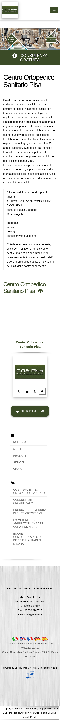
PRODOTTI (20, 455)
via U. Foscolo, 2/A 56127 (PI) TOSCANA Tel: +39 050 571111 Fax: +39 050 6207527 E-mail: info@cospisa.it (30, 601)
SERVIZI (18, 462)
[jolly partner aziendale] (30, 675)
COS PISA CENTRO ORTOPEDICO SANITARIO (29, 491)
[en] (22, 639)
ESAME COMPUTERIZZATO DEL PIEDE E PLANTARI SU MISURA (28, 538)
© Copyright (7, 708)
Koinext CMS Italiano (40, 668)
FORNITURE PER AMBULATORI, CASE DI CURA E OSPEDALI (28, 523)
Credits (48, 708)
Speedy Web (21, 668)
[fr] (30, 639)
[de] (37, 639)
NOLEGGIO (20, 442)
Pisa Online (35, 713)
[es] (44, 639)
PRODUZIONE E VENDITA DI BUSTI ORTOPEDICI (29, 512)
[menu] (54, 10)
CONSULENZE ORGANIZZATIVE (24, 501)
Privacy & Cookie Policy (26, 708)
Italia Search (48, 713)
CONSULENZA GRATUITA (32, 57)
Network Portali (29, 717)
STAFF (17, 448)
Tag (42, 708)
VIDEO (17, 469)
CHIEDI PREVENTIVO (31, 411)
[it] (15, 639)
